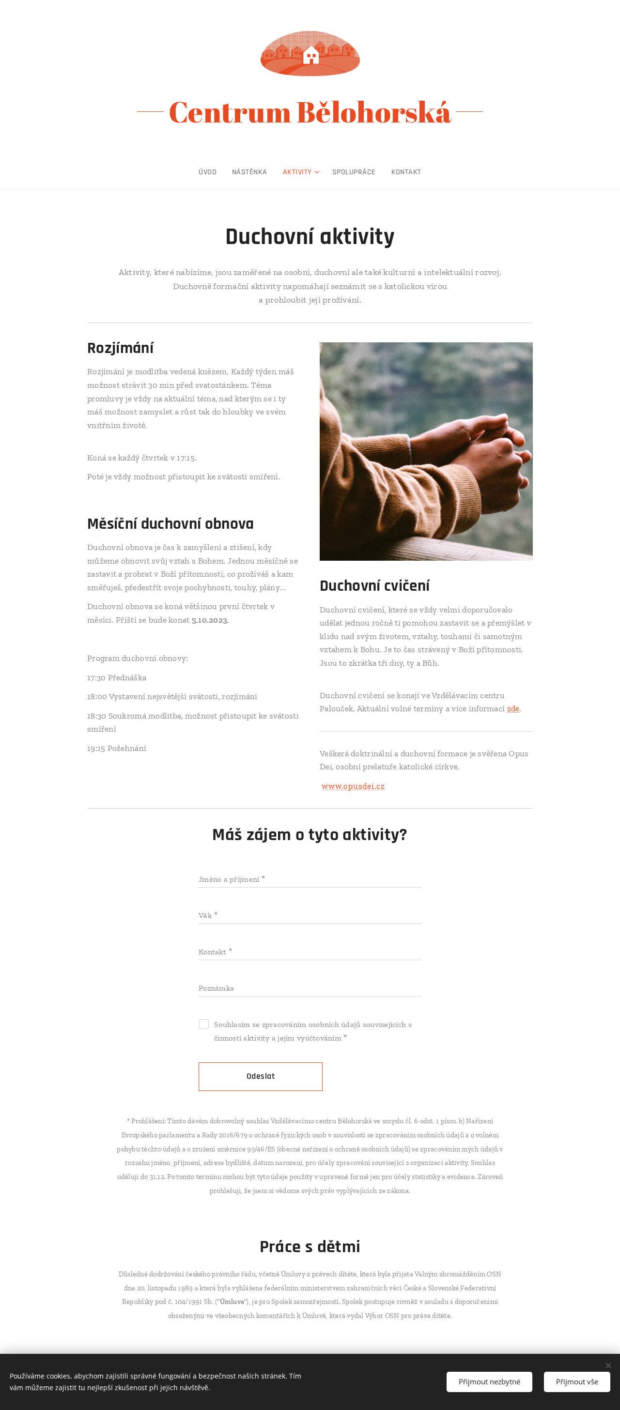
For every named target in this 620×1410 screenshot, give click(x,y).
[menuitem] (211, 172)
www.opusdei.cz (353, 786)
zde (513, 708)
